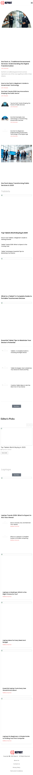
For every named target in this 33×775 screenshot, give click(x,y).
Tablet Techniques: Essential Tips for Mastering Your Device (12, 252)
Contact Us (16, 764)
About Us (16, 760)
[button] (31, 3)
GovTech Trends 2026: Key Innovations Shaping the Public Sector (15, 92)
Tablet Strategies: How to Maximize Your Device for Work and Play (21, 368)
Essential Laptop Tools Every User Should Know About (14, 689)
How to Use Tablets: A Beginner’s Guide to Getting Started (14, 238)
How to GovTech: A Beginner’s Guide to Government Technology (15, 84)
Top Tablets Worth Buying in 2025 (14, 233)
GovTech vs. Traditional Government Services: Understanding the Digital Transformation (15, 64)
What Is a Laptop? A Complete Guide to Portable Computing (19, 537)
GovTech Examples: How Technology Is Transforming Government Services (18, 118)
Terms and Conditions (16, 771)
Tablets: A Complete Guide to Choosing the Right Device (19, 351)
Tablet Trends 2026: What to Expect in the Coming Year (14, 245)
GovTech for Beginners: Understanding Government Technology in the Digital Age (19, 132)
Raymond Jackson (6, 449)
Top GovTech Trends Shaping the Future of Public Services (20, 104)
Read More (4, 453)
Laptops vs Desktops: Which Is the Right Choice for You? (14, 593)
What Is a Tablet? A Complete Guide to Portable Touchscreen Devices (16, 297)
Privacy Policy (16, 767)
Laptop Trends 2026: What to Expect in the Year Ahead (16, 516)
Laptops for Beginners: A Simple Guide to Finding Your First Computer (16, 737)
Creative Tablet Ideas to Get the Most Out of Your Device (20, 386)
